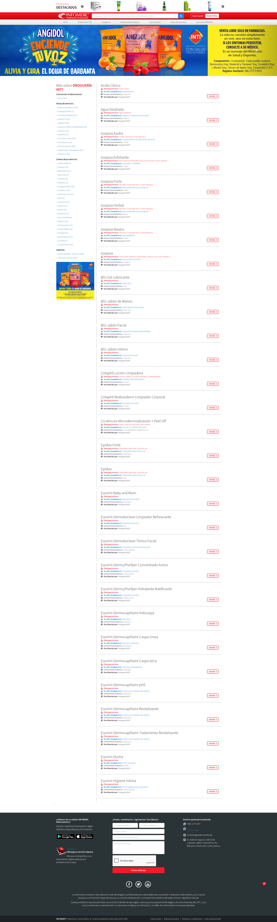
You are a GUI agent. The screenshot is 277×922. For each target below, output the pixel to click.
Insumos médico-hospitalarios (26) (72, 127)
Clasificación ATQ (85, 22)
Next (222, 6)
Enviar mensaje (138, 870)
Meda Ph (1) (62, 206)
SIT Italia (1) (62, 241)
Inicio (65, 22)
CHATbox (71, 849)
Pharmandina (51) (65, 225)
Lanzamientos (155, 22)
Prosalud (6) (62, 233)
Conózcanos (155, 919)
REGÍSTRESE (212, 16)
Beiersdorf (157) (64, 171)
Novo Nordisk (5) (64, 217)
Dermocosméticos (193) (67, 107)
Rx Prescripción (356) (66, 146)
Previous (82, 6)
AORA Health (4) (64, 163)
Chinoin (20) (62, 179)
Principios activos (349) (67, 258)
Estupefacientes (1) (65, 111)
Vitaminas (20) (63, 154)
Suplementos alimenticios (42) (70, 150)
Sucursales (62, 98)
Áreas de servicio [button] (178, 22)
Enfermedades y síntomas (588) (70, 254)
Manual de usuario (171, 919)
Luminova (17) (63, 202)
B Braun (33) (62, 167)
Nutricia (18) (62, 221)
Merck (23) (62, 209)
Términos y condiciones (192, 919)
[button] (21, 50)
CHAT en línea (193, 830)
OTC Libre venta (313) (66, 138)
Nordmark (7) (63, 213)
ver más (212, 96)
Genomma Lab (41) (65, 194)
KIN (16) (61, 198)
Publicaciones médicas (130, 22)
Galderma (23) (63, 190)
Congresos (106, 22)
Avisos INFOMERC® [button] (203, 22)
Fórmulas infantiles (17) (67, 115)
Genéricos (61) (63, 119)
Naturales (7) (63, 134)
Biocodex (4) (63, 175)
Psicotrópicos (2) (64, 142)
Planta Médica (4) (64, 229)
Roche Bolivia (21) (65, 237)
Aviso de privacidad (213, 919)
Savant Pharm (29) (65, 244)
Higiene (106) (63, 123)
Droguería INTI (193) (65, 186)
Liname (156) (63, 131)
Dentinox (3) (62, 182)
